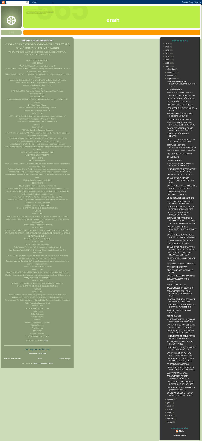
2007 (167, 66)
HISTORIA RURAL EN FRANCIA (179, 154)
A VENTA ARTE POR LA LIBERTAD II (181, 264)
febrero (170, 419)
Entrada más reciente (12, 359)
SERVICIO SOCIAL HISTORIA (179, 119)
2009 (167, 60)
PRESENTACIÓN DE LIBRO (178, 244)
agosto (170, 399)
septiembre (171, 79)
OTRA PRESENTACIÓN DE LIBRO (180, 240)
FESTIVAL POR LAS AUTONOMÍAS (181, 150)
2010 (167, 57)
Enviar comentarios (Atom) (43, 363)
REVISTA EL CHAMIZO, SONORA (180, 175)
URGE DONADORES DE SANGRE (180, 198)
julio (169, 403)
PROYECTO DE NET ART (177, 267)
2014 (167, 44)
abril (169, 412)
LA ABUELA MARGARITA (176, 191)
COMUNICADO (173, 157)
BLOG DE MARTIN (174, 89)
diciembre (171, 69)
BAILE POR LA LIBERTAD (177, 195)
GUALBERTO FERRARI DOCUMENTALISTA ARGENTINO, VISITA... (181, 84)
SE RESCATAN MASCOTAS (178, 364)
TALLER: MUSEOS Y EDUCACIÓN (180, 288)
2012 (167, 50)
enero (169, 422)
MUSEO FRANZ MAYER (176, 285)
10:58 (46, 340)
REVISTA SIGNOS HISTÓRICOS (180, 105)
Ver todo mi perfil (179, 435)
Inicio (40, 359)
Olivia (181, 431)
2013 (167, 47)
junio (169, 406)
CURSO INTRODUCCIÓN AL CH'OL (181, 98)
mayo (169, 409)
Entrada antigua (65, 359)
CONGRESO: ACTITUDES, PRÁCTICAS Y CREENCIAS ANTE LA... (181, 229)
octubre (170, 75)
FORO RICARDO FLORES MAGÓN (181, 224)
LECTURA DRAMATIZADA (177, 373)
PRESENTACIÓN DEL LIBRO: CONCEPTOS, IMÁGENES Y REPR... (179, 293)
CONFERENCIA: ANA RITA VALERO (181, 276)
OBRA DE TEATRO (174, 160)
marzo (170, 415)
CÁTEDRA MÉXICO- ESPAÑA (178, 102)
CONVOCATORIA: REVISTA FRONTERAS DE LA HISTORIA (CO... (180, 180)
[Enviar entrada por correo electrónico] (48, 340)
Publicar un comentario (37, 353)
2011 (167, 53)
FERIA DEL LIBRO (174, 316)
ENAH (113, 20)
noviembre (171, 72)
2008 (167, 63)
